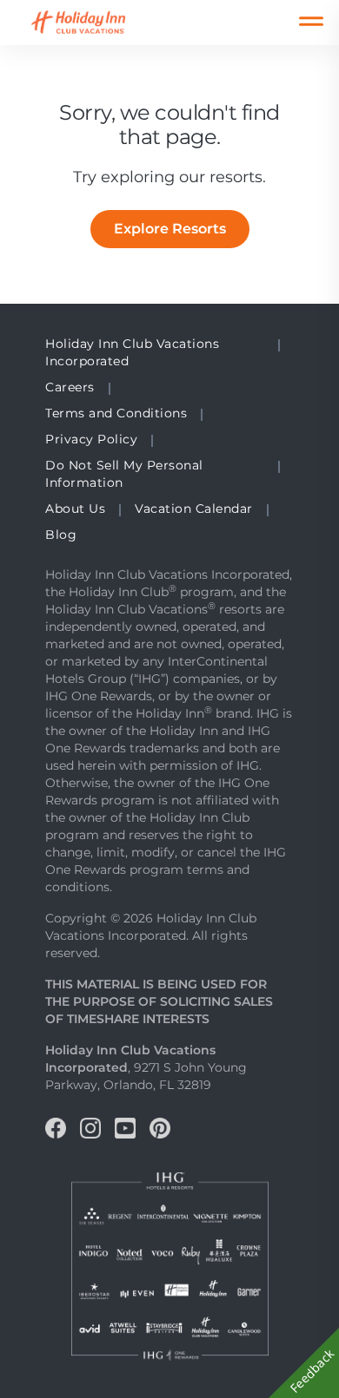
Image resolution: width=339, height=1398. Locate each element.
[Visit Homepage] (95, 22)
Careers (70, 387)
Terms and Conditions (116, 413)
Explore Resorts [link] (170, 228)
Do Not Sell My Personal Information (124, 473)
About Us (75, 508)
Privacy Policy (91, 439)
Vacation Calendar (194, 508)
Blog (60, 534)
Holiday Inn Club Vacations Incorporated (132, 352)
